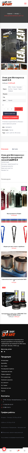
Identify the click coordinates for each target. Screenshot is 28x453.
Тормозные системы (6, 371)
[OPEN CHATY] (4, 449)
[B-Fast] (6, 3)
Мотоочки (17, 132)
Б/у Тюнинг (4, 385)
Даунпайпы (4, 363)
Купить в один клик (10, 113)
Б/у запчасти (4, 382)
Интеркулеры (4, 360)
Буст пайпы (4, 366)
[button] (14, 30)
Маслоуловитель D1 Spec (14, 213)
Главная (9, 13)
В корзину (19, 109)
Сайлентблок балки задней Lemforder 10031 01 (14, 280)
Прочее (16, 13)
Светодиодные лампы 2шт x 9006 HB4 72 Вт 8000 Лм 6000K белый (14, 314)
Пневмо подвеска (5, 374)
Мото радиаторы (5, 377)
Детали (15, 149)
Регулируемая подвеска (7, 368)
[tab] (4, 150)
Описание (4, 149)
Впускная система (6, 388)
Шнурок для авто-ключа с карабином (14, 246)
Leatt (7, 132)
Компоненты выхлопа (6, 380)
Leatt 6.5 (11, 132)
